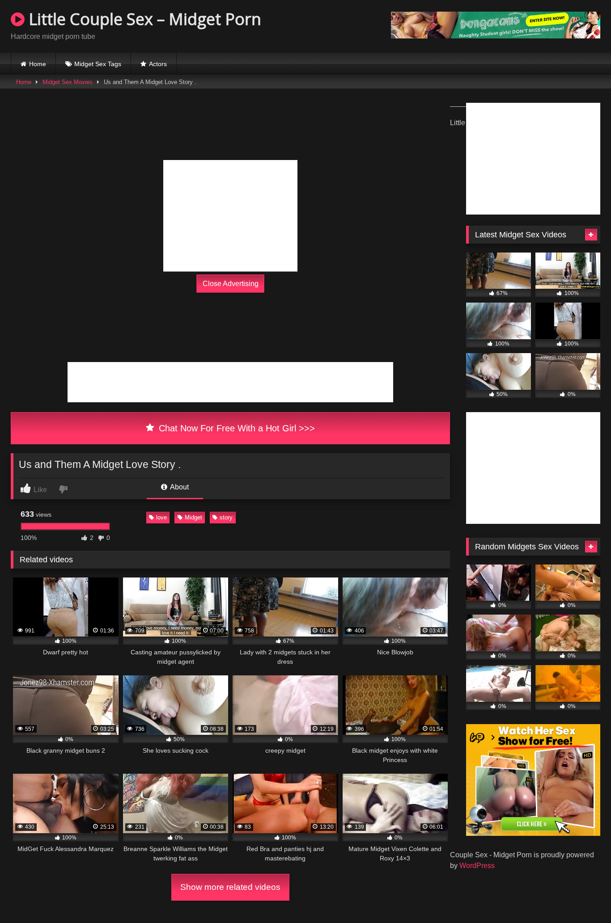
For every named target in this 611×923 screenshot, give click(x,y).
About (179, 487)
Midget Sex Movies (67, 82)
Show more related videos (230, 887)
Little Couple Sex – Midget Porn (143, 19)
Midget (193, 517)
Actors (158, 63)
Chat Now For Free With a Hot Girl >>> (235, 428)
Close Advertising (231, 283)
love (161, 517)
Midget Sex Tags (97, 63)
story (226, 517)
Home (37, 63)
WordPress (477, 865)
